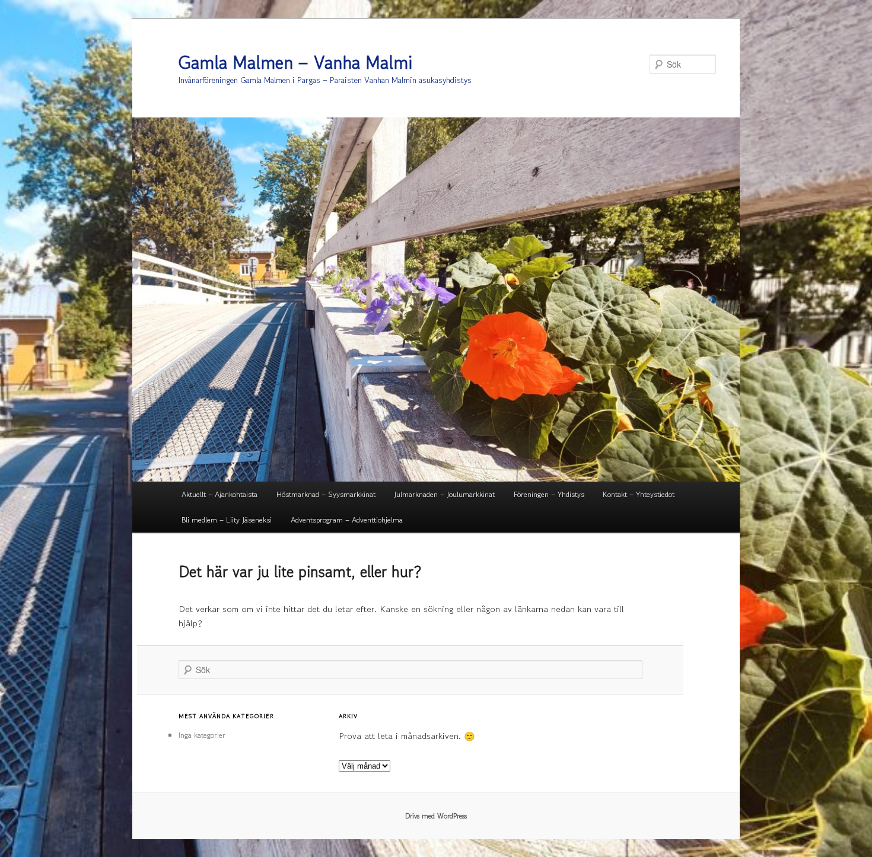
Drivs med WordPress (436, 816)
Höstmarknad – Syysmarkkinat (325, 494)
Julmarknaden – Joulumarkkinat (444, 494)
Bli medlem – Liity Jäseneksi (227, 519)
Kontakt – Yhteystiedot (638, 494)
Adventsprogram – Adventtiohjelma (347, 519)
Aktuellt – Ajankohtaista (219, 494)
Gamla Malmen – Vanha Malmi (295, 62)
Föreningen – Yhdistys (549, 494)
